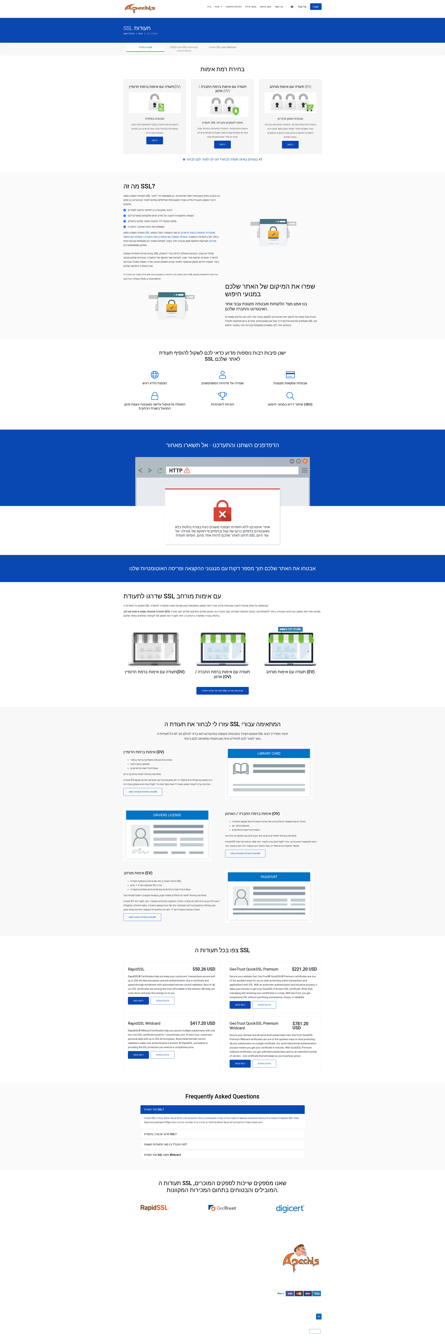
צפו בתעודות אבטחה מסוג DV (143, 791)
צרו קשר (279, 6)
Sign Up (302, 6)
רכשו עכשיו (138, 1000)
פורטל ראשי (129, 33)
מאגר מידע (250, 6)
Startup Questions (235, 1252)
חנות (218, 6)
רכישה (155, 140)
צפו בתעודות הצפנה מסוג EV (142, 917)
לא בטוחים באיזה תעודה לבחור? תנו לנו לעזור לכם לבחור (223, 159)
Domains (128, 1264)
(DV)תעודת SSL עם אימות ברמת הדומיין (184, 49)
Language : (301, 1331)
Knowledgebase (234, 1258)
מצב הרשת (265, 6)
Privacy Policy (181, 1258)
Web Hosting (130, 1271)
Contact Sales (232, 1264)
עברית (314, 1331)
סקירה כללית (145, 47)
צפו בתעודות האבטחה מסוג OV (245, 853)
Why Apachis (130, 1258)
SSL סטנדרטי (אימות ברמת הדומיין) (180, 232)
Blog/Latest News (235, 1271)
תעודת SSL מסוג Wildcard (222, 47)
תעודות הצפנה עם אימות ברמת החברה (166, 236)
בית (209, 6)
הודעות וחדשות (234, 6)
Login (316, 6)
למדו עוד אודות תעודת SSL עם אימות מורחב (222, 690)
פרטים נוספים (162, 1000)
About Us (179, 1252)
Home (126, 1252)
